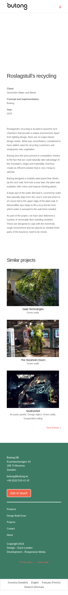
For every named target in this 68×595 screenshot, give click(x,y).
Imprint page (43, 562)
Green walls (33, 312)
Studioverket (33, 411)
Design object (35, 414)
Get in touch (19, 493)
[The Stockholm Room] (33, 338)
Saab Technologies (33, 309)
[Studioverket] (33, 389)
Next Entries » (53, 427)
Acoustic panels (18, 414)
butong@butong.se (17, 476)
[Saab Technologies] (33, 287)
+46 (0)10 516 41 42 (18, 480)
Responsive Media (35, 552)
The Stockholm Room (33, 360)
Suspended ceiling (33, 418)
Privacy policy (26, 562)
